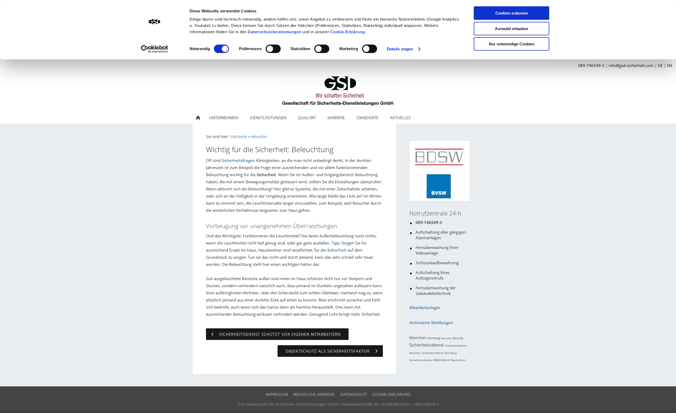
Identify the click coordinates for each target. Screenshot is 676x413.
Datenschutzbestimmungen (275, 32)
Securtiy (457, 338)
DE (660, 65)
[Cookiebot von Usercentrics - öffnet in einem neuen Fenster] (155, 49)
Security (446, 338)
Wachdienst (442, 360)
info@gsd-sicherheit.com (631, 65)
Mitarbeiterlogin (424, 307)
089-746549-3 (591, 65)
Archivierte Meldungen (431, 322)
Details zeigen (400, 49)
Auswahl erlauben (511, 28)
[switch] (273, 49)
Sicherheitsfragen (238, 160)
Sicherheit (336, 250)
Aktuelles (259, 136)
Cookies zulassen (511, 13)
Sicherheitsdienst (426, 345)
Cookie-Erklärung (347, 32)
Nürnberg (433, 338)
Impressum (277, 394)
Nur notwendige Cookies (511, 44)
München (417, 337)
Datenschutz (353, 394)
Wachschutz (458, 360)
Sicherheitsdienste (421, 360)
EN (669, 65)
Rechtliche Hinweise (314, 394)
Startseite (238, 136)
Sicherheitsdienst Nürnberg (439, 353)
